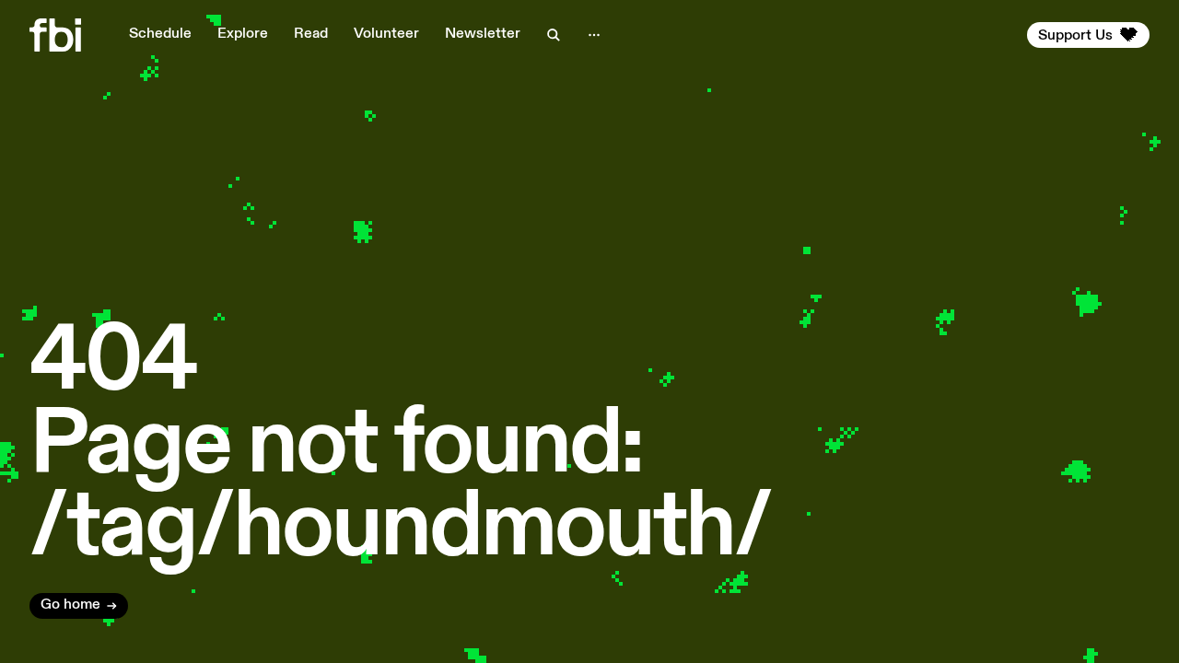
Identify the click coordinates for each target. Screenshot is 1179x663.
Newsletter (482, 34)
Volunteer (386, 34)
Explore (242, 34)
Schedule (160, 34)
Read (311, 34)
